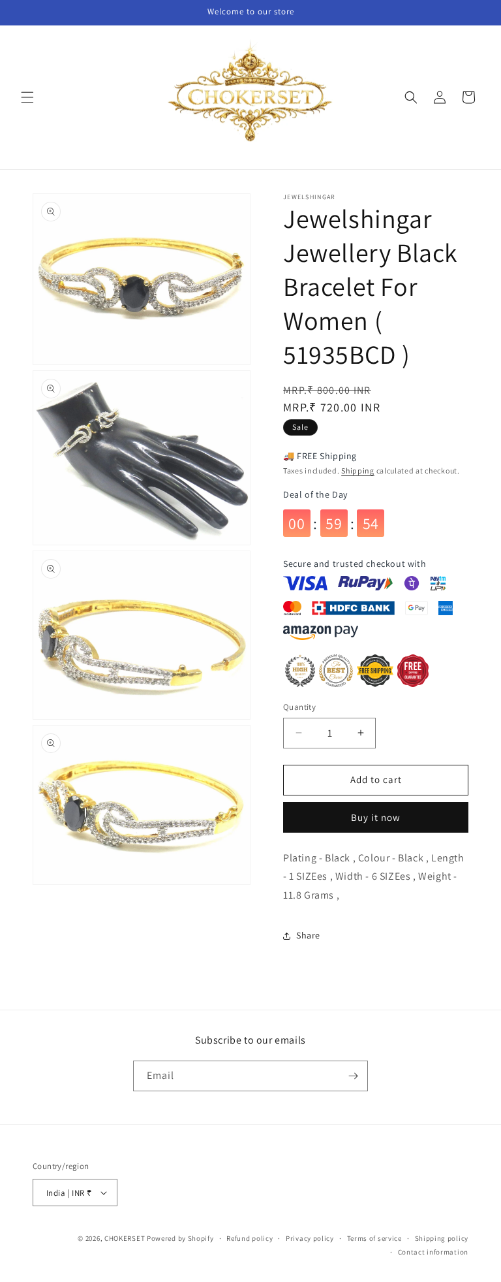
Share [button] (308, 935)
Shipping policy (442, 1238)
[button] (27, 97)
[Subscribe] (353, 1076)
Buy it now (376, 817)
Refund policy (249, 1238)
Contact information (433, 1252)
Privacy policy (310, 1238)
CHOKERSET (124, 1238)
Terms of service (374, 1238)
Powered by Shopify (180, 1238)
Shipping (357, 470)
